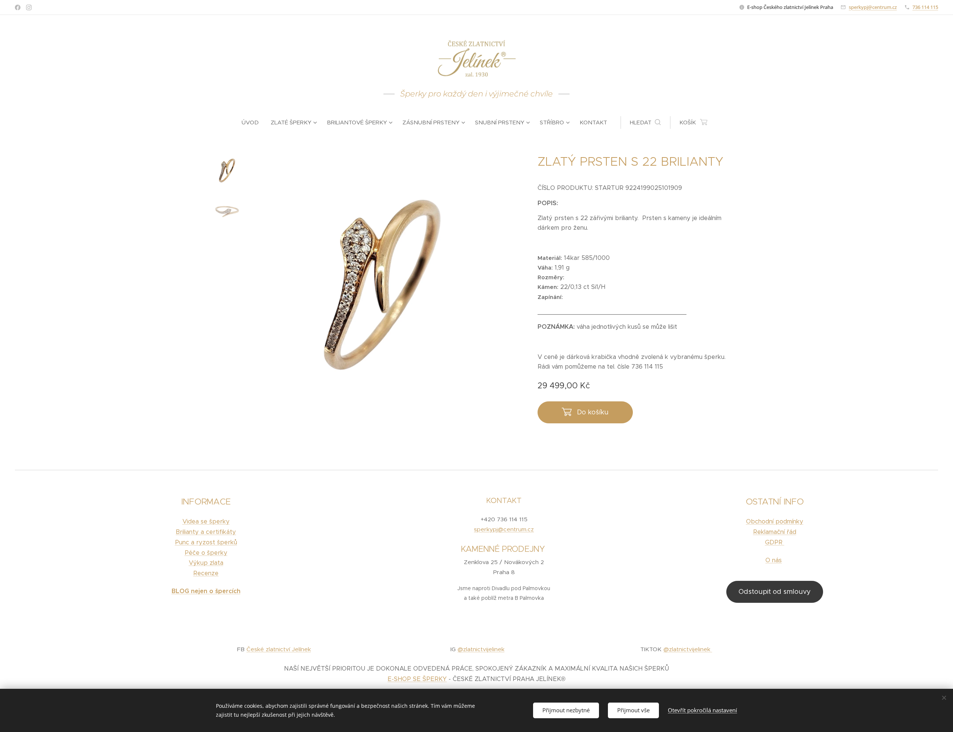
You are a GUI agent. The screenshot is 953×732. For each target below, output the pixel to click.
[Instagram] (29, 7)
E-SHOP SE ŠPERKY (417, 679)
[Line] (17, 7)
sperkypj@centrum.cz (873, 7)
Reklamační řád (774, 532)
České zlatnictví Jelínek (278, 649)
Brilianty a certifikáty (206, 532)
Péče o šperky (206, 553)
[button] (645, 122)
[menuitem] (253, 122)
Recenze (206, 573)
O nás (773, 560)
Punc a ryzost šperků (206, 542)
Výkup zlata (206, 563)
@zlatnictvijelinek (481, 649)
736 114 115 (925, 7)
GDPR (774, 542)
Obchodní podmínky (774, 521)
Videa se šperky (206, 521)
